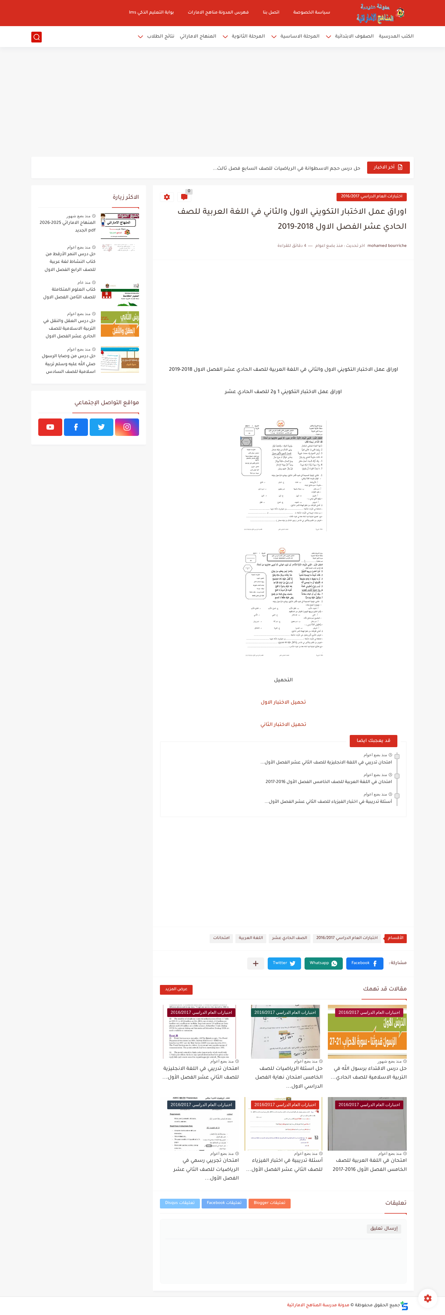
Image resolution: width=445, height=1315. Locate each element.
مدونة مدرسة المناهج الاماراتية (318, 1305)
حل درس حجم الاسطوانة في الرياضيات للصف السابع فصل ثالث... (286, 167)
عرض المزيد (176, 989)
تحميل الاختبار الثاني (283, 725)
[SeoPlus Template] (404, 1305)
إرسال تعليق (384, 1228)
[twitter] (102, 427)
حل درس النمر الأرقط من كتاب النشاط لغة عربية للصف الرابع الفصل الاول (70, 262)
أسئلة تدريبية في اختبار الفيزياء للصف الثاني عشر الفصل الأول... (328, 802)
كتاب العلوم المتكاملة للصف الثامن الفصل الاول (69, 294)
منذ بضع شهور (390, 1061)
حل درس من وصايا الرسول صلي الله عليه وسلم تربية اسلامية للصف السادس (69, 364)
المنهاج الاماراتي (198, 36)
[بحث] (36, 37)
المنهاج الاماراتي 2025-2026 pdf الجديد (68, 227)
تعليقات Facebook (224, 1203)
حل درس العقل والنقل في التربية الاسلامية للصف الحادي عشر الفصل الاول (69, 329)
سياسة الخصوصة (311, 12)
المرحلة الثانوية (248, 36)
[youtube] (50, 427)
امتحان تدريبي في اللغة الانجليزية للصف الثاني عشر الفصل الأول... (326, 762)
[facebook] (76, 427)
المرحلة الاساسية (300, 36)
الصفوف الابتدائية (354, 36)
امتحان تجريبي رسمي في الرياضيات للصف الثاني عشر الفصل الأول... (206, 1170)
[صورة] (120, 226)
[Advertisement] (222, 102)
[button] (364, 963)
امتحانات (221, 938)
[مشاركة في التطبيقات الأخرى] (255, 963)
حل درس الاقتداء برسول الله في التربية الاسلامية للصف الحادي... (369, 1073)
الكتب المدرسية (396, 36)
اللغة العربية (251, 938)
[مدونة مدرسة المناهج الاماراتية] (379, 13)
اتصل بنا (271, 12)
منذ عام (84, 282)
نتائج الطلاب (161, 36)
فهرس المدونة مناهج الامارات (218, 12)
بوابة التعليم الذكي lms (151, 12)
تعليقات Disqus (180, 1203)
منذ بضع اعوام (375, 754)
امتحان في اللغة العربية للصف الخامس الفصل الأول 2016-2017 (329, 782)
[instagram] (127, 427)
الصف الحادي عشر (289, 938)
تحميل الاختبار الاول (283, 703)
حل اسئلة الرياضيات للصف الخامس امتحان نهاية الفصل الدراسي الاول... (289, 1078)
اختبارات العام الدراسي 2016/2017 (371, 197)
